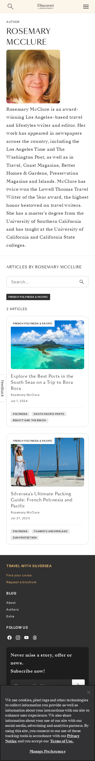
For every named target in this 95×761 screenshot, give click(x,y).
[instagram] (18, 637)
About (11, 602)
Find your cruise (19, 575)
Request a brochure (21, 582)
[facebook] (9, 637)
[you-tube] (26, 637)
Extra (10, 616)
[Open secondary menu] (86, 6)
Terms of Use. (62, 741)
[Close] (88, 692)
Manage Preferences (47, 751)
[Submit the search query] (82, 282)
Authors (12, 609)
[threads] (35, 637)
